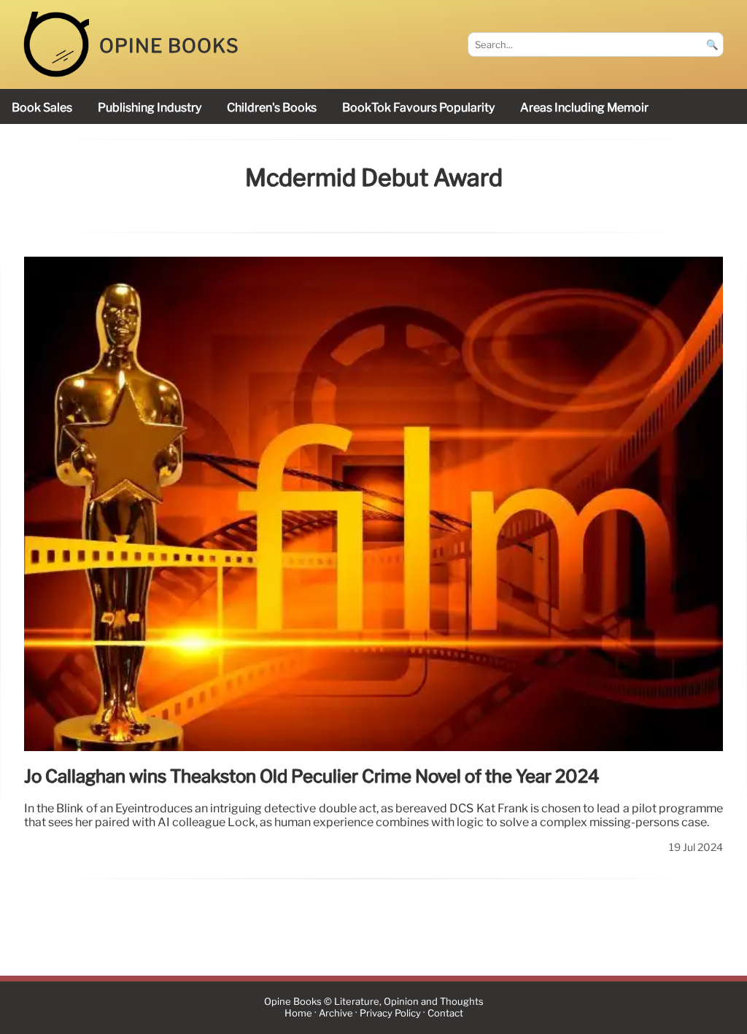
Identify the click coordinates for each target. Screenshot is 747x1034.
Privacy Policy (390, 1013)
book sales (42, 107)
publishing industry (149, 107)
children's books (272, 107)
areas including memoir (584, 107)
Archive (336, 1013)
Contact (445, 1013)
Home (298, 1013)
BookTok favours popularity (418, 107)
